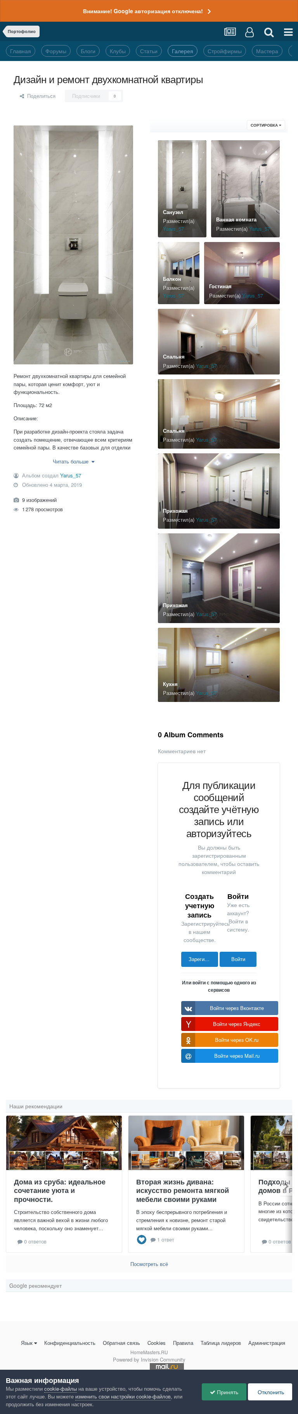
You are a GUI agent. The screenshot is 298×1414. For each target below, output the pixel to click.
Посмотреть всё (149, 1264)
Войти (238, 959)
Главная (20, 51)
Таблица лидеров (221, 1342)
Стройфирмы (225, 51)
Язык (26, 1342)
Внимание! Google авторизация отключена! (143, 11)
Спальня (174, 356)
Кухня (170, 684)
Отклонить (270, 1392)
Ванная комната (236, 219)
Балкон (172, 278)
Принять (226, 1392)
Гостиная (220, 286)
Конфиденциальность (69, 1342)
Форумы (55, 51)
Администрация (266, 1342)
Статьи (149, 51)
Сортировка (265, 125)
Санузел (173, 212)
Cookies (156, 1342)
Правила (183, 1342)
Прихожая (175, 510)
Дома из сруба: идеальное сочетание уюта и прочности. (60, 1190)
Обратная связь (121, 1342)
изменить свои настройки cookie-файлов (123, 1396)
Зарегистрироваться (203, 959)
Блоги (88, 51)
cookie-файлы (60, 1388)
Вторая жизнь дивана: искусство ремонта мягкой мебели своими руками (182, 1190)
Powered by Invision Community (149, 1359)
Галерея (182, 51)
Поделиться (39, 95)
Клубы (118, 51)
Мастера (267, 51)
